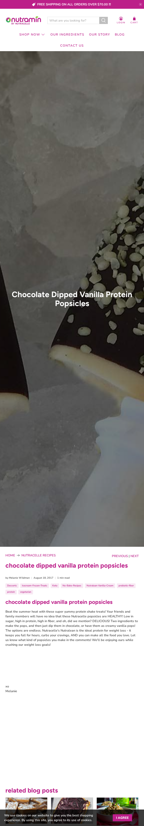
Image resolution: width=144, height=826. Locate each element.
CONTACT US (72, 45)
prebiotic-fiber (126, 585)
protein (11, 592)
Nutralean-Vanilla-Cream (100, 585)
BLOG (120, 34)
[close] (140, 4)
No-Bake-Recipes (72, 585)
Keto (54, 585)
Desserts (12, 585)
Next (134, 556)
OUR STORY (99, 34)
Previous (120, 556)
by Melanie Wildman (17, 578)
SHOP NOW (29, 34)
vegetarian (25, 592)
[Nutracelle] (23, 20)
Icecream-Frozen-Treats (34, 585)
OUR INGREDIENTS (67, 34)
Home (10, 555)
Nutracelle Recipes (38, 555)
